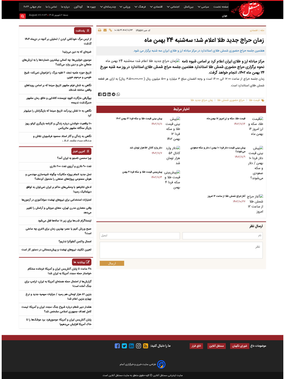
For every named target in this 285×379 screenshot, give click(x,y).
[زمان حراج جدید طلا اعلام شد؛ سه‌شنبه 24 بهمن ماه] (113, 94)
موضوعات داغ (258, 346)
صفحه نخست (220, 7)
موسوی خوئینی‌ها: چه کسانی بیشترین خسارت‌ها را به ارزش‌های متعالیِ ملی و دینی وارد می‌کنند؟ (56, 62)
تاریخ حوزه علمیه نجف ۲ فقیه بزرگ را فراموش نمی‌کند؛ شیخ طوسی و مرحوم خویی (57, 75)
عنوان (224, 16)
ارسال (112, 263)
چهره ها (92, 7)
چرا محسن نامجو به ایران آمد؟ (74, 158)
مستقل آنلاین (216, 346)
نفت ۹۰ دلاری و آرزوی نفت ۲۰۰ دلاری (70, 166)
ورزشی (126, 7)
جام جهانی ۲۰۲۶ (33, 7)
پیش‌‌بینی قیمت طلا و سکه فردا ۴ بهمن (142, 172)
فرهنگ (141, 7)
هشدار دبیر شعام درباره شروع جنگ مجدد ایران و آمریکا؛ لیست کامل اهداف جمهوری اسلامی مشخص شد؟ (56, 309)
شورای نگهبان (239, 346)
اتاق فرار (196, 346)
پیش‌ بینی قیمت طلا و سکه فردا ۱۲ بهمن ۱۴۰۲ (139, 119)
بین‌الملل (189, 7)
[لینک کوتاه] (110, 30)
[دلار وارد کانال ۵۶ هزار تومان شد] (172, 156)
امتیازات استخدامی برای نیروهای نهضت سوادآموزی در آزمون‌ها (56, 200)
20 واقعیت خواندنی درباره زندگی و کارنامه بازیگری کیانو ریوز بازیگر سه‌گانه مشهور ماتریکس (58, 126)
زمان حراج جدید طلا (201, 100)
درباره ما (65, 7)
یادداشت (80, 31)
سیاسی (205, 7)
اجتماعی (175, 7)
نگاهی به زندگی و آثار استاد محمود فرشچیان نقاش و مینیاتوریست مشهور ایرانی (62, 138)
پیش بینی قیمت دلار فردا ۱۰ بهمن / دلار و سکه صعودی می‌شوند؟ (217, 150)
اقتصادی (158, 7)
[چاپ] (99, 30)
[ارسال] (104, 30)
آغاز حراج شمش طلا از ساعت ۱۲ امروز (226, 196)
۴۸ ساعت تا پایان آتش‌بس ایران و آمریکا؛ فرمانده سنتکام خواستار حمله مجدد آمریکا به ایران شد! (59, 271)
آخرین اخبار (79, 151)
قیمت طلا (254, 100)
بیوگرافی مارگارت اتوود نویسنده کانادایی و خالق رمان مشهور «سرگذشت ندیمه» (58, 100)
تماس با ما (52, 7)
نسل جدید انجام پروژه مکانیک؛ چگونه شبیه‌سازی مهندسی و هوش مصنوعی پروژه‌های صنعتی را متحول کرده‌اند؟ (58, 176)
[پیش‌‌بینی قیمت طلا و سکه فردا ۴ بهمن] (172, 180)
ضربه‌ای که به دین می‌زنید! (76, 52)
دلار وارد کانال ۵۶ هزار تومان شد (146, 148)
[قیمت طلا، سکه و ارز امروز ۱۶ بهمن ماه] (255, 127)
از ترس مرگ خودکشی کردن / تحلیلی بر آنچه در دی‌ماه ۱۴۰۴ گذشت (58, 41)
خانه (262, 31)
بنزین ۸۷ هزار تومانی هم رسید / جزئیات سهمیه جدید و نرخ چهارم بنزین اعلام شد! (58, 296)
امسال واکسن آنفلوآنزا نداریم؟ (75, 241)
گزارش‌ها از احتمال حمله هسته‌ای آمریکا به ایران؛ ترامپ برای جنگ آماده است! (58, 284)
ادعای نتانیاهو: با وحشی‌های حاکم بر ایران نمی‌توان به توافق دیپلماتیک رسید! (58, 189)
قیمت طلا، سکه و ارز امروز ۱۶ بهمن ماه (226, 119)
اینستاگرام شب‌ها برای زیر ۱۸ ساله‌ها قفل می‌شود (64, 220)
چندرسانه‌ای (109, 7)
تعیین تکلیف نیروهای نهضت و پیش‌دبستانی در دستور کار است (56, 249)
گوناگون (78, 7)
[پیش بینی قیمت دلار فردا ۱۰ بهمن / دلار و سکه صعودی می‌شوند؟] (255, 163)
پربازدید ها (79, 262)
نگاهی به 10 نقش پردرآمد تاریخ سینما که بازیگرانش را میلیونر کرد (57, 113)
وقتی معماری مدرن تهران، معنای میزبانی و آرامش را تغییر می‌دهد (58, 210)
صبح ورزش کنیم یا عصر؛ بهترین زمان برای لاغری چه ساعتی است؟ (58, 231)
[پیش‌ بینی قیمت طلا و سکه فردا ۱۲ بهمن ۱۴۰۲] (172, 129)
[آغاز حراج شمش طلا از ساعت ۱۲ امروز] (255, 204)
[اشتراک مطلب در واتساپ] (118, 94)
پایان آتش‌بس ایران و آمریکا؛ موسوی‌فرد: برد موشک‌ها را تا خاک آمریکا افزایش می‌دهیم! (58, 322)
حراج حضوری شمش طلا (231, 100)
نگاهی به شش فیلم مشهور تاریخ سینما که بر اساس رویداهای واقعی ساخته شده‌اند (57, 87)
